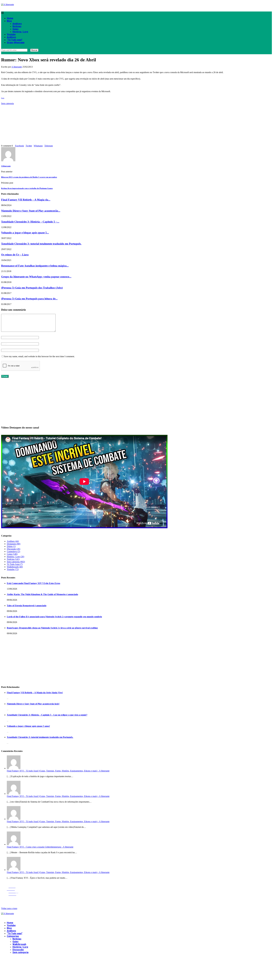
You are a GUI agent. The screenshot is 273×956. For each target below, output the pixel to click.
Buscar (34, 50)
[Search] (2, 47)
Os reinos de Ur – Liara (15, 254)
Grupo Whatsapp (15, 42)
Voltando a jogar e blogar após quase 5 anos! (28, 726)
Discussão (13, 549)
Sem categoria (7, 103)
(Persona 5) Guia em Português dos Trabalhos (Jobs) (32, 287)
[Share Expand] (53, 146)
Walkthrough (15, 567)
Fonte (2, 98)
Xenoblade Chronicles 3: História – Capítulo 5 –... (30, 221)
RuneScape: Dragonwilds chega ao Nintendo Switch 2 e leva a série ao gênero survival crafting (52, 628)
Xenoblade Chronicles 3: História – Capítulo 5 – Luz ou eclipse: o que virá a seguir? (47, 715)
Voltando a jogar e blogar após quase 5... (25, 232)
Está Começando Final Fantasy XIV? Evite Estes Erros (33, 583)
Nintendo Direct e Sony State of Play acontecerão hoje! (33, 704)
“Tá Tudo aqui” (14, 39)
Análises (17, 23)
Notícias (17, 26)
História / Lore (20, 31)
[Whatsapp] (6, 8)
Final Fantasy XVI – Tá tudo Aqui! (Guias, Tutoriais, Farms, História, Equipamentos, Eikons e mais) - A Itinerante (58, 771)
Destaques (13, 544)
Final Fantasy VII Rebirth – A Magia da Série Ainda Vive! (35, 692)
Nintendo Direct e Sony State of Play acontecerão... (30, 210)
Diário (11, 546)
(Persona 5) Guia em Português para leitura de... (29, 298)
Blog (9, 21)
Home (10, 18)
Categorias (13, 936)
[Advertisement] (86, 125)
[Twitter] (2, 8)
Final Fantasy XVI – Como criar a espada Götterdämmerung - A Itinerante (40, 847)
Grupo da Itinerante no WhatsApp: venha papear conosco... (36, 276)
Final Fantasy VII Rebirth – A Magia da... (25, 199)
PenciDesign (60, 900)
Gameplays (13, 551)
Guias (15, 29)
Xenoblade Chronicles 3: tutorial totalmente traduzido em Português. (41, 243)
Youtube (11, 34)
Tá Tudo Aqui (15, 564)
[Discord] (9, 8)
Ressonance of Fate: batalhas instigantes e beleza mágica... (35, 265)
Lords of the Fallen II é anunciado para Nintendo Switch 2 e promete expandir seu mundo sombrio (54, 616)
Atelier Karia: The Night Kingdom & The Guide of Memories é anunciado (42, 594)
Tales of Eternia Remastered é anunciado (26, 605)
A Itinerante (16, 67)
